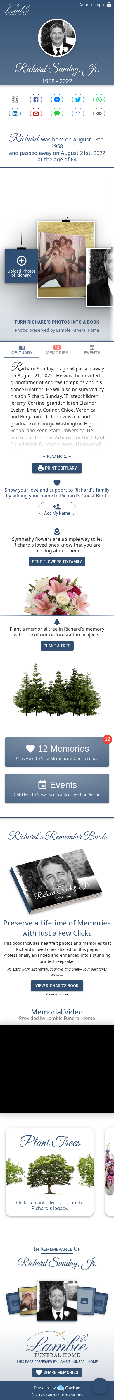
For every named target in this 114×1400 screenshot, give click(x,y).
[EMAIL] (36, 113)
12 (107, 739)
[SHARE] (78, 113)
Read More (57, 456)
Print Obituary (60, 468)
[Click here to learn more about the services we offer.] (57, 1344)
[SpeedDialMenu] (100, 1386)
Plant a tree (57, 645)
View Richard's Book (57, 985)
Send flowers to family (57, 561)
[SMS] (57, 113)
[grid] (57, 264)
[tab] (21, 350)
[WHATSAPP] (99, 99)
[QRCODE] (15, 99)
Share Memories (60, 1372)
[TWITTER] (78, 99)
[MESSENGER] (57, 99)
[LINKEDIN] (15, 113)
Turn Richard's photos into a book (57, 322)
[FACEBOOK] (36, 99)
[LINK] (99, 113)
